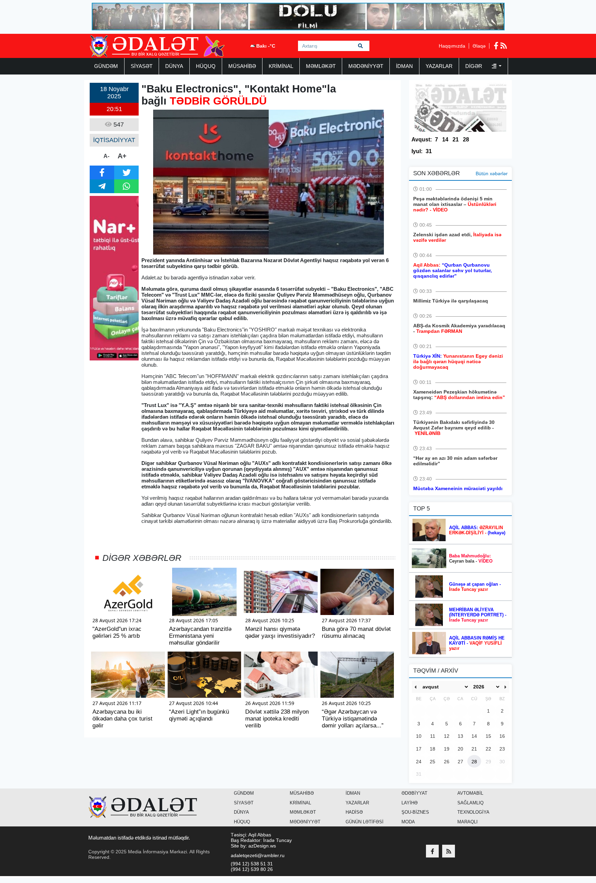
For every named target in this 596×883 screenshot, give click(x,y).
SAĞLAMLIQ (470, 802)
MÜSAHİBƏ (242, 66)
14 (445, 139)
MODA (408, 821)
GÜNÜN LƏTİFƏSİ (365, 821)
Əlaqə (479, 46)
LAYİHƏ (409, 802)
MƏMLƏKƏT (321, 66)
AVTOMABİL (470, 793)
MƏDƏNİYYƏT (365, 66)
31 (429, 151)
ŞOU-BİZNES (415, 812)
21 (456, 139)
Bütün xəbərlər (492, 173)
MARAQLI (467, 821)
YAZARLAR (439, 66)
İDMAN (404, 66)
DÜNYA (174, 66)
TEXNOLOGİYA (473, 812)
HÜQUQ (206, 66)
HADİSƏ (354, 812)
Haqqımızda (452, 46)
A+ (122, 156)
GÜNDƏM (106, 66)
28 (466, 139)
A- (106, 156)
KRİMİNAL (281, 66)
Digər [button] (474, 66)
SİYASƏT (141, 66)
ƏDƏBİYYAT (414, 793)
